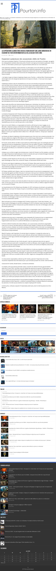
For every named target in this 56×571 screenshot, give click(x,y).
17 (43, 557)
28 (20, 561)
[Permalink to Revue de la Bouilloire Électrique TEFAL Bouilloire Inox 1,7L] (2, 543)
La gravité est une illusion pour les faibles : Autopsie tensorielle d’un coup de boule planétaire (28, 316)
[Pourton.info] (28, 7)
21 (20, 559)
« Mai (2, 562)
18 (51, 557)
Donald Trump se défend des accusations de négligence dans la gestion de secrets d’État (45, 296)
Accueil (2, 17)
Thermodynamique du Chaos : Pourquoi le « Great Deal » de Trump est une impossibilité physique (9, 316)
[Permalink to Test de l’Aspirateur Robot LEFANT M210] (2, 527)
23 (35, 559)
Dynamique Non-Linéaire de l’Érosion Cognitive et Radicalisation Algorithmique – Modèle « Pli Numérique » (45, 316)
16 (35, 557)
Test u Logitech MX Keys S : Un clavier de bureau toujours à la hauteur (19, 381)
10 (43, 556)
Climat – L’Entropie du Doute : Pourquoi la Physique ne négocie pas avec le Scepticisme (27, 434)
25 (51, 559)
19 (4, 559)
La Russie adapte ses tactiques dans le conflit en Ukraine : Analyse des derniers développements (10, 297)
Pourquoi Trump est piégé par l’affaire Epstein (18, 452)
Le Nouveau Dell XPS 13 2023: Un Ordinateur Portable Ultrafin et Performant (24, 520)
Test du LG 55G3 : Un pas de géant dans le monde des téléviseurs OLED (22, 531)
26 (4, 561)
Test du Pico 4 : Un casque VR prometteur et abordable (18, 537)
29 (28, 561)
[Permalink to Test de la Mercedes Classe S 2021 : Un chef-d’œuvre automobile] (3, 360)
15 (28, 557)
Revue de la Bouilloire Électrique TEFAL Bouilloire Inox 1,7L (19, 542)
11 (51, 556)
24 (43, 559)
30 (35, 561)
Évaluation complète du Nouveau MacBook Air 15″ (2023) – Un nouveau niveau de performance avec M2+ (27, 364)
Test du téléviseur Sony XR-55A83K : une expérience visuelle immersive (20, 370)
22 (28, 559)
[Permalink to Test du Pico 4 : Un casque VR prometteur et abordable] (2, 538)
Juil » (4, 562)
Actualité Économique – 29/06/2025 (17, 510)
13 (12, 557)
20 (12, 559)
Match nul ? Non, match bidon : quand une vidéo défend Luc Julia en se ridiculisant (26, 446)
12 (4, 557)
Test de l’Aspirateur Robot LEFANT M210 (15, 526)
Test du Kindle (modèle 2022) (11, 375)
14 (20, 557)
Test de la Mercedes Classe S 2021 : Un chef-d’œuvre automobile (18, 359)
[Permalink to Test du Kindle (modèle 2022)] (3, 376)
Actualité (7, 17)
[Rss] (28, 567)
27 (12, 561)
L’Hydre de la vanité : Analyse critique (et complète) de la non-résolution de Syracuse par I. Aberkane (30, 440)
